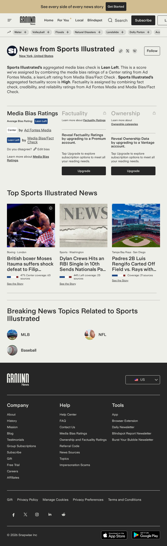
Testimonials (15, 439)
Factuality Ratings (94, 120)
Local (79, 20)
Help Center (68, 414)
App (115, 414)
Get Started (116, 6)
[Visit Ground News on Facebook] (13, 514)
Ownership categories (124, 124)
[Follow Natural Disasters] (99, 32)
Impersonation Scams (75, 465)
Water (18, 32)
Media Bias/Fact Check (40, 140)
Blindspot (94, 20)
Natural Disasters (85, 32)
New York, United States (36, 56)
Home (48, 20)
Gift (9, 458)
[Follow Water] (25, 32)
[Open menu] (9, 20)
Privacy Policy (27, 500)
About (11, 414)
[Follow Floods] (68, 32)
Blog (10, 433)
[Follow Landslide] (122, 32)
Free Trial (13, 465)
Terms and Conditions (124, 500)
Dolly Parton (137, 32)
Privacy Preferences (88, 500)
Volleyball (38, 32)
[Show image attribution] (50, 208)
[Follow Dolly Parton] (148, 32)
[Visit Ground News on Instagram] (37, 515)
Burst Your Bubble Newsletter (132, 439)
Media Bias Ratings (73, 433)
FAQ (63, 420)
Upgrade (84, 171)
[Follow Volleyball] (48, 32)
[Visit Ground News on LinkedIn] (50, 514)
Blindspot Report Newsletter (131, 433)
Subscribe (143, 20)
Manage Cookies (55, 500)
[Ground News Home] (27, 20)
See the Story (15, 283)
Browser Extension (125, 420)
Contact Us (67, 427)
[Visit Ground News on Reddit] (63, 514)
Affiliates (13, 477)
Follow (152, 51)
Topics (64, 458)
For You (63, 20)
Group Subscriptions (21, 446)
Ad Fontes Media (37, 130)
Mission (12, 427)
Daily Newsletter (123, 427)
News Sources (70, 452)
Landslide (113, 32)
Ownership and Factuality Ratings (83, 439)
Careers (12, 471)
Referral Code (69, 446)
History (12, 420)
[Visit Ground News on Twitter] (25, 514)
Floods (59, 32)
